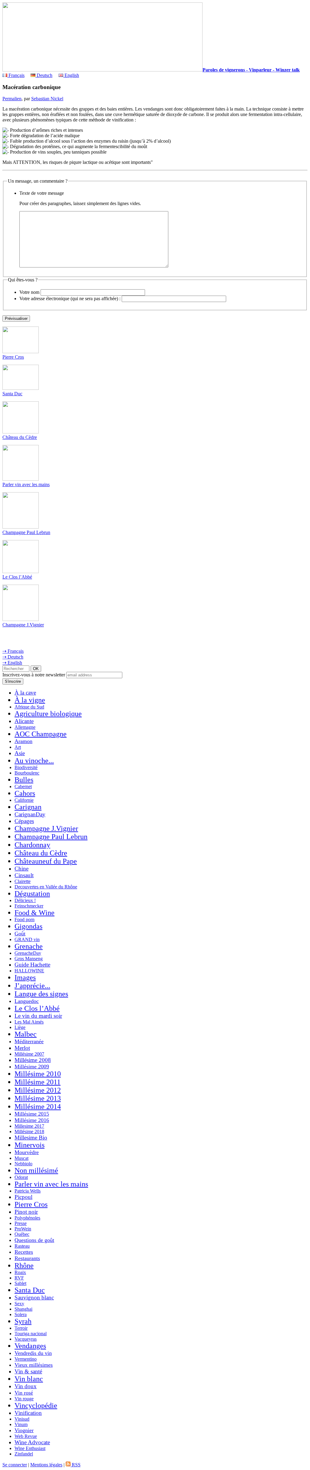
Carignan (28, 807)
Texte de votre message (41, 193)
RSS (76, 1464)
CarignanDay (30, 814)
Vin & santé (28, 1371)
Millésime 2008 (33, 1060)
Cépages (24, 821)
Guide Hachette (32, 964)
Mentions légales (46, 1464)
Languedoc (27, 1001)
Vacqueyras (26, 1339)
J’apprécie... (32, 986)
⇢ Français (13, 651)
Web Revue (26, 1436)
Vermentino (26, 1359)
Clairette (23, 881)
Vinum (21, 1424)
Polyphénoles (27, 1217)
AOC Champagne (41, 734)
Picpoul (23, 1197)
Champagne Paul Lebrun (26, 532)
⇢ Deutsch (12, 656)
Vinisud (22, 1419)
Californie (24, 800)
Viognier (24, 1430)
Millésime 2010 (38, 1074)
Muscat (21, 1158)
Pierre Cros (13, 357)
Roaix (20, 1272)
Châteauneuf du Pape (46, 861)
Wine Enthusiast (30, 1448)
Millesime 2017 (29, 1126)
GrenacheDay (28, 953)
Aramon (23, 741)
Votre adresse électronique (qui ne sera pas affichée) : (69, 298)
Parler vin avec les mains (26, 484)
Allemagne (25, 727)
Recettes (24, 1252)
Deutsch (43, 75)
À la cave (25, 692)
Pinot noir (26, 1212)
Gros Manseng (29, 958)
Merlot (22, 1048)
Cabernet (23, 786)
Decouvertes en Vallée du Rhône (46, 886)
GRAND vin (27, 939)
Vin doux (26, 1386)
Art (18, 747)
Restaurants (27, 1258)
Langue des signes (41, 994)
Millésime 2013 (38, 1098)
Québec (22, 1234)
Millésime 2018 (29, 1131)
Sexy (19, 1303)
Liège (20, 1027)
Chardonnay (32, 845)
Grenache (29, 946)
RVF (19, 1277)
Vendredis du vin (33, 1353)
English (71, 75)
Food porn (25, 919)
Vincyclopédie (36, 1405)
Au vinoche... (34, 761)
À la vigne (30, 700)
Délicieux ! (25, 900)
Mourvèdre (27, 1152)
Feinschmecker (29, 905)
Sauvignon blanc (34, 1297)
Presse (21, 1223)
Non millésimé (36, 1170)
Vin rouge (24, 1398)
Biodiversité (26, 767)
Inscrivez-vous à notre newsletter (33, 674)
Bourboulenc (27, 772)
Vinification (28, 1413)
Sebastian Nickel (47, 98)
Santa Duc (12, 393)
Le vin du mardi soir (38, 1016)
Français (16, 75)
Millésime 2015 (32, 1114)
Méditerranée (29, 1041)
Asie (20, 753)
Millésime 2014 (38, 1106)
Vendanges (30, 1346)
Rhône (24, 1265)
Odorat (21, 1177)
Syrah (23, 1321)
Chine (21, 868)
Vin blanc (29, 1379)
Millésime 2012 (38, 1090)
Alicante (24, 721)
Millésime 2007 (29, 1054)
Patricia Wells (28, 1190)
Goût (20, 934)
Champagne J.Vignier (23, 624)
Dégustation (32, 894)
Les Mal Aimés (29, 1021)
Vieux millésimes (34, 1365)
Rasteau (22, 1246)
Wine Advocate (32, 1442)
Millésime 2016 (32, 1120)
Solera (21, 1314)
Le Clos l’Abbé (17, 576)
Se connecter (14, 1464)
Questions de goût (34, 1240)
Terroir (21, 1328)
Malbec (26, 1034)
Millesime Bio (31, 1137)
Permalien (11, 98)
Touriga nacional (31, 1333)
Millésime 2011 (38, 1082)
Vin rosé (24, 1393)
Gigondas (28, 926)
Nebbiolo (23, 1163)
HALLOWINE (29, 970)
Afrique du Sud (29, 706)
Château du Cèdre (19, 437)
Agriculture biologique (48, 714)
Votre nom (29, 292)
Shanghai (23, 1309)
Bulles (24, 780)
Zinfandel (24, 1453)
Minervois (30, 1145)
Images (25, 977)
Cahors (25, 793)
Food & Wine (34, 913)
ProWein (23, 1228)
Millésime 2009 (32, 1067)
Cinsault (24, 875)
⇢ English (12, 662)
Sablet (20, 1283)
